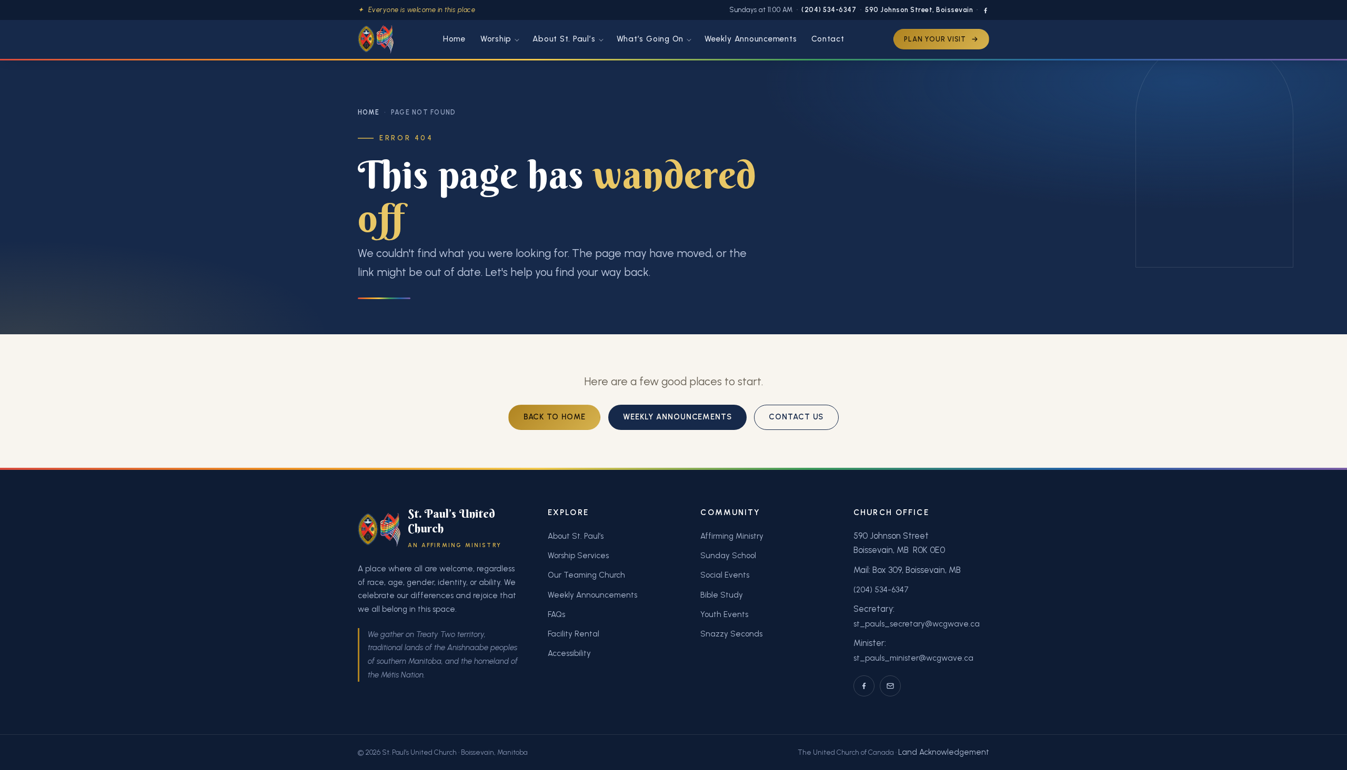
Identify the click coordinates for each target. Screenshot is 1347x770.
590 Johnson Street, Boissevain (919, 10)
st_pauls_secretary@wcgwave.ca (916, 624)
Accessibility (569, 653)
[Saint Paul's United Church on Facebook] (985, 10)
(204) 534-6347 (828, 10)
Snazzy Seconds (731, 634)
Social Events (724, 575)
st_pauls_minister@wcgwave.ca (913, 658)
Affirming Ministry (731, 536)
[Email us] (890, 685)
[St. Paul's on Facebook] (863, 685)
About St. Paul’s (576, 536)
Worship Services (578, 555)
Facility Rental (573, 634)
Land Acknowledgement (943, 752)
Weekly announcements (677, 417)
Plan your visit (935, 39)
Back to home (555, 417)
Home (368, 112)
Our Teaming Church (586, 575)
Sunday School (728, 555)
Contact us (796, 417)
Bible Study (721, 595)
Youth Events (724, 614)
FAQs (556, 614)
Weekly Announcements (592, 595)
